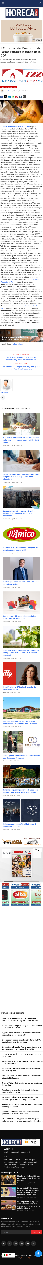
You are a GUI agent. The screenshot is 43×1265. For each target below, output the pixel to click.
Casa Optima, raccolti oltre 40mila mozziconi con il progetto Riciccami (21, 757)
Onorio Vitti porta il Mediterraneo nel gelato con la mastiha (22, 1084)
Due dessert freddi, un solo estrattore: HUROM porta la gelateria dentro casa (21, 1041)
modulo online (16, 344)
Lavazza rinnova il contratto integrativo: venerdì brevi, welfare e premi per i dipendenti (19, 513)
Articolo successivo (20, 364)
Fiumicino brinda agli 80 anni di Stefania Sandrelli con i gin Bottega (28, 1178)
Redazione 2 (6, 445)
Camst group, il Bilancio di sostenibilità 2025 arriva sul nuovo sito (19, 617)
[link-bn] (21, 31)
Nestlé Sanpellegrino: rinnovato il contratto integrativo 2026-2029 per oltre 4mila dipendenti (21, 476)
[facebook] (3, 1243)
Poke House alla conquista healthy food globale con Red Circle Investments (21, 367)
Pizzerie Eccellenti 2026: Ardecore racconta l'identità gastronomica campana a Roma (20, 1098)
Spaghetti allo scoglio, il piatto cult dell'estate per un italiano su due (20, 1091)
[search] (40, 3)
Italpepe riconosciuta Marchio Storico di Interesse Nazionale (19, 825)
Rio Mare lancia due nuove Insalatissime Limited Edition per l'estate (22, 1105)
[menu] (3, 3)
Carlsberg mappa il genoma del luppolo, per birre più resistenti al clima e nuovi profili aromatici (21, 653)
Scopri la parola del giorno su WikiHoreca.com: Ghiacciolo (21, 1055)
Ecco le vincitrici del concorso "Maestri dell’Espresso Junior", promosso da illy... (21, 358)
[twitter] (9, 1243)
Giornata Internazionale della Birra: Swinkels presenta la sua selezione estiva (20, 1113)
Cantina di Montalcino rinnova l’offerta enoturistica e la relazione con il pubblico (20, 722)
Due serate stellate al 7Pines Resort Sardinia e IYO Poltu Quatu (21, 1069)
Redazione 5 (6, 553)
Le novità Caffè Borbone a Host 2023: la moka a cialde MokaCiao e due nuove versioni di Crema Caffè (28, 1191)
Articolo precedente (22, 354)
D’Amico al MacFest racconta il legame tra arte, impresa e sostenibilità (20, 549)
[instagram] (15, 1243)
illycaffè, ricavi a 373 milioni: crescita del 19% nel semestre (19, 688)
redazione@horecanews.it (20, 1152)
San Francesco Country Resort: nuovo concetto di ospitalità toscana (22, 1077)
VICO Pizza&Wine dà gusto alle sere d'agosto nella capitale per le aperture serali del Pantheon (22, 1120)
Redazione (4, 392)
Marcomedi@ (25, 1258)
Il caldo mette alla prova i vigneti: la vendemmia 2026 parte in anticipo (22, 1026)
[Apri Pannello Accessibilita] (38, 1253)
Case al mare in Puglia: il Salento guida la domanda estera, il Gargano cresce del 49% (20, 1019)
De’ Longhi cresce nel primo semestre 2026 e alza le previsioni (21, 583)
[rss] (33, 1243)
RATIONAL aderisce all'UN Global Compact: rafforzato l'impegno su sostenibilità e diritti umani (21, 440)
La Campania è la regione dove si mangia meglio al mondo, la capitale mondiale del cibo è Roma (28, 1204)
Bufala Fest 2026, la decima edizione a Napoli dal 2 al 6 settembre (22, 1062)
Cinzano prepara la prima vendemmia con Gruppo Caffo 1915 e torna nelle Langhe (20, 791)
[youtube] (27, 1243)
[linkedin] (21, 1243)
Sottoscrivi (36, 1232)
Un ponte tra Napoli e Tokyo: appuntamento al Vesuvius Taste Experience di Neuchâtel (21, 1048)
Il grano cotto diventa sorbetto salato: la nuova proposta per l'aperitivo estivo (21, 1034)
